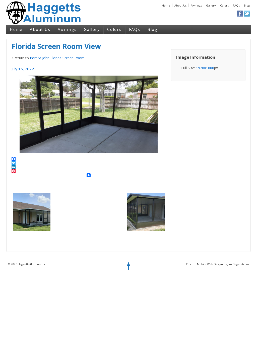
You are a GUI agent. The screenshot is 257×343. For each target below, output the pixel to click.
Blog (247, 5)
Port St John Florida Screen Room (57, 57)
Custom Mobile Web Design (204, 264)
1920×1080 (205, 68)
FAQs (236, 5)
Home (166, 5)
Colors (224, 5)
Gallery (211, 5)
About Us (180, 5)
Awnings (196, 5)
